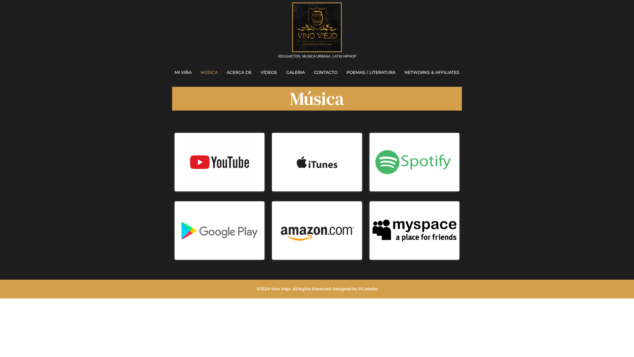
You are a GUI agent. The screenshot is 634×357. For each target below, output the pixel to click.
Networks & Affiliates (431, 72)
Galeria (295, 72)
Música (209, 72)
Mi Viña (183, 72)
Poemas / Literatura (371, 72)
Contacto (326, 72)
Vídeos (269, 72)
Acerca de (239, 72)
